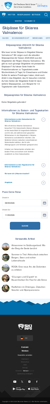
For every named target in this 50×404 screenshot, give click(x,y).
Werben (25, 350)
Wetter (11, 14)
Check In (5, 197)
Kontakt (25, 347)
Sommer (28, 21)
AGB (25, 365)
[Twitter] (22, 381)
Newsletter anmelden (25, 355)
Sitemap (25, 368)
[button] (46, 14)
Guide (5, 38)
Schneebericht (20, 38)
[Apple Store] (33, 388)
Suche (25, 226)
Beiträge (36, 14)
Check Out (6, 209)
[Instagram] (29, 381)
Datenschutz (25, 362)
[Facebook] (37, 381)
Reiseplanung (23, 14)
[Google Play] (19, 388)
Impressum (25, 359)
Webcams (38, 38)
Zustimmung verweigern (25, 374)
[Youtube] (15, 381)
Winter (18, 21)
